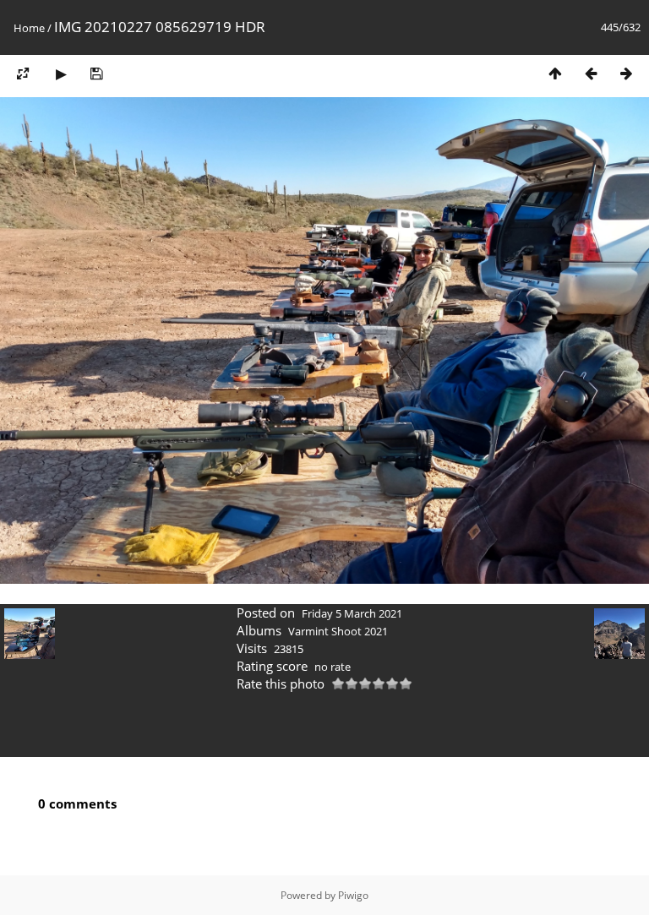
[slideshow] (61, 73)
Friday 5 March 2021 (352, 613)
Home (29, 27)
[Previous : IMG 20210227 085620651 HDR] (590, 73)
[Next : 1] (626, 73)
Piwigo (353, 895)
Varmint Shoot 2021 (338, 631)
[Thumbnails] (555, 73)
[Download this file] (96, 73)
